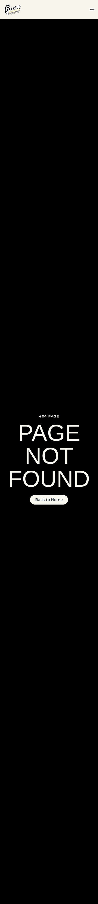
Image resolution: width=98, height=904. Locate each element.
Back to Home (49, 499)
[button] (92, 9)
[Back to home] (12, 9)
